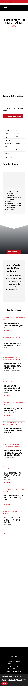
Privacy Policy (14, 666)
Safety (6, 186)
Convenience (8, 170)
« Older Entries (6, 533)
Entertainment (8, 174)
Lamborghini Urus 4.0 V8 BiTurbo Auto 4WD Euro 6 (13, 344)
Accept (4, 683)
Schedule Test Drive (13, 116)
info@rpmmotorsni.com (14, 594)
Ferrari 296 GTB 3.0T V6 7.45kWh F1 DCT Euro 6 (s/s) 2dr (12, 475)
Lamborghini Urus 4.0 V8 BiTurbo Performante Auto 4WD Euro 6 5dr (13, 366)
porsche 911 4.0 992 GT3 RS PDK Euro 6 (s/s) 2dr (13, 409)
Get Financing (14, 252)
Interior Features (9, 182)
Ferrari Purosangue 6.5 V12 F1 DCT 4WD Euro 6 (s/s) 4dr (13, 497)
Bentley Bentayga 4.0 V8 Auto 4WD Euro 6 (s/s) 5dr (13, 324)
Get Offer (16, 296)
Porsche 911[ (14, 21)
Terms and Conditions (14, 669)
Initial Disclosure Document (14, 664)
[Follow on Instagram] (15, 571)
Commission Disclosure (14, 659)
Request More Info (11, 122)
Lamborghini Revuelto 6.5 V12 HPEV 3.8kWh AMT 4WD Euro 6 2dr (13, 430)
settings (20, 680)
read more (7, 330)
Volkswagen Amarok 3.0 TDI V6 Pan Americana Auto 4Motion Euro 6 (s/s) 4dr (13, 453)
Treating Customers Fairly (14, 671)
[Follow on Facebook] (12, 571)
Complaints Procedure (14, 661)
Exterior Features (9, 178)
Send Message (17, 637)
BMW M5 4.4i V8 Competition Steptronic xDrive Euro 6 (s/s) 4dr (12, 388)
